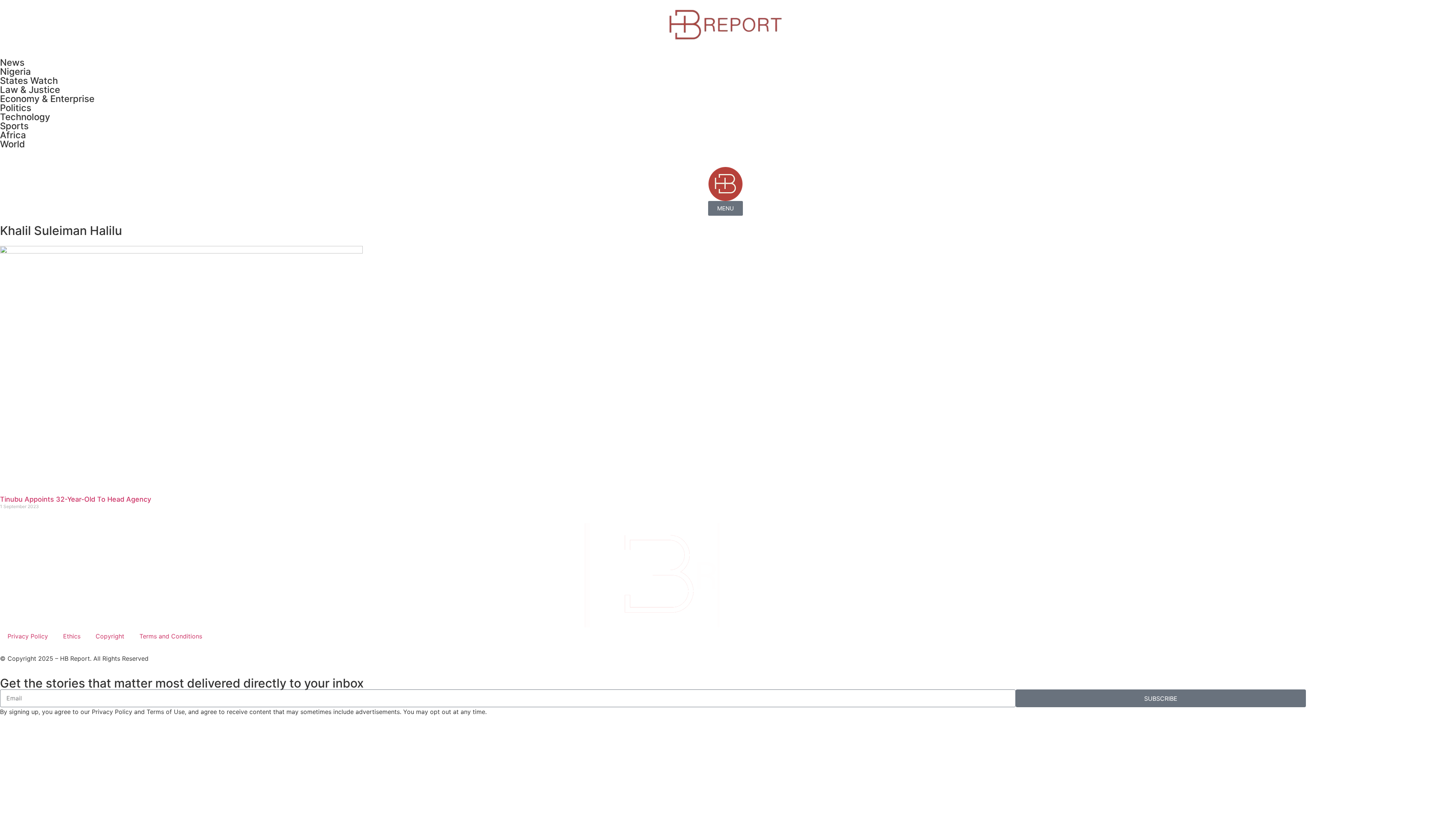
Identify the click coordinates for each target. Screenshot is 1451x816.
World (12, 144)
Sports (14, 126)
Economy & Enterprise (47, 98)
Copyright (110, 636)
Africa (13, 135)
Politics (15, 107)
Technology (25, 116)
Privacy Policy (28, 636)
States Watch (29, 80)
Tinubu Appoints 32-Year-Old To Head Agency (75, 499)
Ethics (71, 636)
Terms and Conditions (170, 636)
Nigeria (15, 71)
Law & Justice (30, 89)
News (12, 62)
